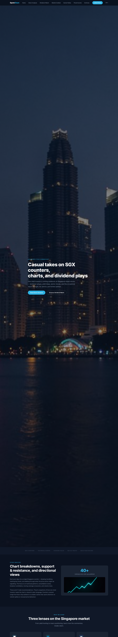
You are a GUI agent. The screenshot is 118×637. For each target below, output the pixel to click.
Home (24, 3)
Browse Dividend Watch (56, 292)
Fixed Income (78, 3)
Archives (86, 3)
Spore (14, 3)
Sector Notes (67, 3)
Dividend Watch (44, 3)
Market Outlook (56, 3)
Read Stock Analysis (36, 292)
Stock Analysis (32, 3)
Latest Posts (97, 2)
